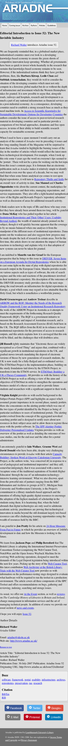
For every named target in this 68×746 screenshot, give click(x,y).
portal (28, 679)
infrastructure (48, 679)
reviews (61, 594)
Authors (34, 25)
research (38, 683)
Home (4, 25)
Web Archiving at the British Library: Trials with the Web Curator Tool (31, 568)
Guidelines (51, 25)
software (6, 679)
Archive (25, 25)
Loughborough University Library (40, 732)
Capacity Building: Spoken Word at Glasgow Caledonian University (31, 455)
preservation (21, 683)
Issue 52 (27, 614)
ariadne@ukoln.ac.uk (18, 637)
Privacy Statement (29, 740)
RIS (4, 697)
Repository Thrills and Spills (49, 179)
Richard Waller (19, 44)
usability (36, 679)
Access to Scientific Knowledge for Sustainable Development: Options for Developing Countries (31, 112)
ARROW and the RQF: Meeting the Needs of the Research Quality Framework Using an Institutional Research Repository (33, 304)
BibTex (5, 694)
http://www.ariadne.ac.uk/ (23, 640)
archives (61, 679)
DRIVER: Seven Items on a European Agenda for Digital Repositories (33, 260)
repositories (8, 683)
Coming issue (14, 25)
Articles (42, 25)
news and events (25, 607)
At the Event (30, 594)
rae (30, 683)
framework (17, 679)
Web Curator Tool (57, 563)
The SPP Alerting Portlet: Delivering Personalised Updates (31, 428)
